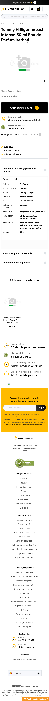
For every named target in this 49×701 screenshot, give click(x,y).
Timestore (6, 24)
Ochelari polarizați (23, 540)
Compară (8, 146)
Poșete (24, 491)
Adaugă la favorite (12, 154)
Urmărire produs (11, 150)
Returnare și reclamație (24, 584)
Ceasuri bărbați (24, 519)
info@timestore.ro (26, 647)
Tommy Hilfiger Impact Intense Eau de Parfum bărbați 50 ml (12, 320)
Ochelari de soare (24, 486)
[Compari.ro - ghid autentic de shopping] (24, 467)
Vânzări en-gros (24, 626)
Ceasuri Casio (24, 528)
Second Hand (24, 499)
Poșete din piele (23, 553)
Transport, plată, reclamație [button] (17, 253)
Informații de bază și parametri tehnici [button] (19, 170)
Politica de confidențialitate (24, 576)
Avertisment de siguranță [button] (16, 262)
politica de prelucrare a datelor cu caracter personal (24, 425)
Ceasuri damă (24, 524)
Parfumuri (16, 24)
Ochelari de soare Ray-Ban (24, 544)
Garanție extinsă (23, 622)
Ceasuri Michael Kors (24, 532)
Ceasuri (23, 478)
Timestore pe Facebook (24, 659)
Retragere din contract (24, 589)
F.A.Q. (24, 609)
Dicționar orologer (24, 614)
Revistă (24, 618)
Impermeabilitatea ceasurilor (24, 601)
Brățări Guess (24, 536)
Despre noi (24, 593)
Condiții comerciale (24, 572)
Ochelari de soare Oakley (24, 549)
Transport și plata (24, 580)
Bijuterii (23, 482)
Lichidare (24, 507)
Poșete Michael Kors (24, 557)
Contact (24, 597)
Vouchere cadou (23, 503)
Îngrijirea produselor (24, 605)
